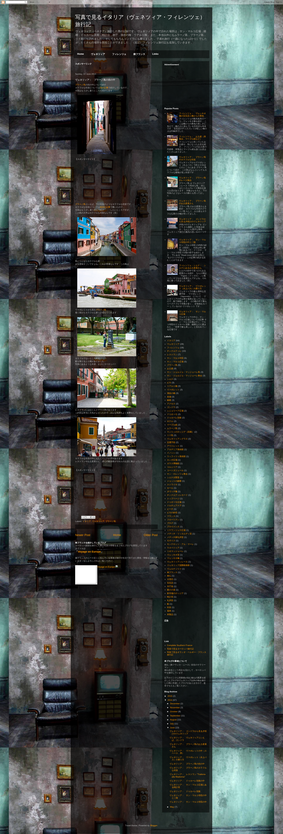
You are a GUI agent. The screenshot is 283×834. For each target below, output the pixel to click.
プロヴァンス (173, 526)
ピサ (169, 382)
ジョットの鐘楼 (174, 481)
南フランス (139, 54)
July (172, 723)
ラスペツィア (173, 548)
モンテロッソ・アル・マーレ (180, 544)
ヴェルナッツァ (174, 569)
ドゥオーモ (172, 414)
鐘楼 (169, 400)
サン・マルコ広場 (175, 361)
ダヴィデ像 (172, 491)
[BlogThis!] (85, 517)
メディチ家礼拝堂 (175, 537)
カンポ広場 (172, 460)
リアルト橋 (172, 386)
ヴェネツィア (98, 54)
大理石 (170, 579)
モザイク (171, 540)
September (175, 715)
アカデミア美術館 (175, 449)
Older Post (151, 535)
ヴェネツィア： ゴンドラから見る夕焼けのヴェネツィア (192, 220)
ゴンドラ (171, 407)
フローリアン (173, 519)
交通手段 (171, 442)
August (173, 719)
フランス (171, 516)
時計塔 (170, 597)
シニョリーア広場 (175, 411)
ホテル (170, 421)
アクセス (171, 403)
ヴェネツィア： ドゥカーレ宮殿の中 (187, 781)
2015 (170, 696)
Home (80, 54)
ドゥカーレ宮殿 (174, 417)
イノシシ (171, 453)
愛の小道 (171, 590)
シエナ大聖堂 (173, 477)
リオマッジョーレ (175, 551)
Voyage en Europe (89, 551)
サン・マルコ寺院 (175, 358)
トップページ (173, 498)
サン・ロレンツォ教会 (177, 474)
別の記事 (104, 87)
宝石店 (170, 583)
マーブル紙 (172, 425)
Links (155, 54)
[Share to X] (88, 517)
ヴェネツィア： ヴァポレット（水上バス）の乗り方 (192, 287)
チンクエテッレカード (177, 495)
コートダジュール (175, 470)
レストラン (172, 354)
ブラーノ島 (80, 85)
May (172, 807)
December (175, 703)
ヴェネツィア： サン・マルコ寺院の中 (188, 802)
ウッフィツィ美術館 (176, 456)
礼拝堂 (170, 600)
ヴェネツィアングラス (177, 439)
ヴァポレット (173, 389)
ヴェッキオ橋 (173, 558)
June (172, 727)
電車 (169, 611)
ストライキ (172, 484)
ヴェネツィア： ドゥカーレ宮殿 (185, 791)
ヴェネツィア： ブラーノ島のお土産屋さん (192, 202)
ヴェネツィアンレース (177, 562)
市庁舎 (170, 586)
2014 (170, 700)
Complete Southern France (179, 645)
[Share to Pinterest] (93, 517)
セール (170, 488)
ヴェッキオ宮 (173, 555)
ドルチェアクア (174, 505)
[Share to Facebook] (91, 517)
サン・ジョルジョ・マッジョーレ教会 (184, 375)
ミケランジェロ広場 (176, 530)
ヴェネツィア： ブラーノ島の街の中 (187, 764)
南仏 (169, 576)
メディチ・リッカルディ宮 (179, 533)
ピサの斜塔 (172, 512)
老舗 (169, 397)
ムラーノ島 (172, 428)
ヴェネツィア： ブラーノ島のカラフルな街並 (192, 158)
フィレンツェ (119, 54)
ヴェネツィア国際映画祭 (178, 565)
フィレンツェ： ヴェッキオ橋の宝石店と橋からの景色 (192, 114)
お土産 (170, 368)
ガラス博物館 (173, 463)
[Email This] (82, 517)
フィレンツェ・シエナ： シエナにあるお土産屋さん (192, 266)
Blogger (153, 825)
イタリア (87, 521)
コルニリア (172, 467)
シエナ (170, 379)
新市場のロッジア (175, 593)
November (175, 707)
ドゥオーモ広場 (174, 502)
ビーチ (170, 509)
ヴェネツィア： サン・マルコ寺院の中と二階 (192, 240)
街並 (169, 607)
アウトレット (173, 446)
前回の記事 (105, 207)
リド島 (170, 435)
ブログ (170, 523)
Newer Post (82, 535)
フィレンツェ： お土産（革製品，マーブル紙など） (192, 137)
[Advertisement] (109, 66)
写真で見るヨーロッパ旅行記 (180, 649)
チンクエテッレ (174, 351)
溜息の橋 (171, 393)
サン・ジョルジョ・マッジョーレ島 (183, 372)
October (174, 711)
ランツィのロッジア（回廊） (180, 432)
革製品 (170, 614)
